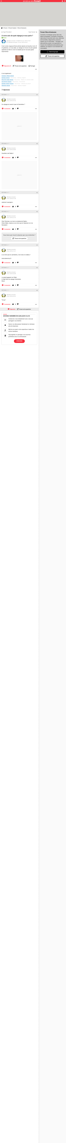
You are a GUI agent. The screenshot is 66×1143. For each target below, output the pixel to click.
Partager (32, 66)
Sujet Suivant (32, 32)
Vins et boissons (22, 28)
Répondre (12, 309)
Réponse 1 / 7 (5, 94)
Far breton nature (6, 81)
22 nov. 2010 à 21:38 (11, 198)
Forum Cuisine (12, 28)
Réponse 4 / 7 (5, 211)
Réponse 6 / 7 (5, 267)
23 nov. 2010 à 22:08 (11, 273)
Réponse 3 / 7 (5, 192)
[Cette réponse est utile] (13, 108)
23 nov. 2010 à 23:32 (22, 42)
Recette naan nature (7, 79)
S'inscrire (19, 341)
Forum (5, 28)
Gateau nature (6, 78)
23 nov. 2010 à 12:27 (11, 251)
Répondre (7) (7, 66)
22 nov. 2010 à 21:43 (11, 217)
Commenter (7, 108)
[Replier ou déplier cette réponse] (37, 94)
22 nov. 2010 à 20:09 (11, 149)
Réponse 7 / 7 (5, 290)
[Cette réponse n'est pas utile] (18, 108)
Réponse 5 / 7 (5, 245)
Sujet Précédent (7, 32)
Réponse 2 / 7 (5, 143)
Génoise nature (6, 85)
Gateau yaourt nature (8, 83)
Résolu (4, 37)
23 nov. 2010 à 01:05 (11, 100)
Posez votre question (21, 66)
